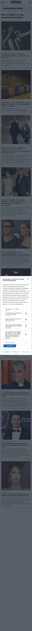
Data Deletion (6, 352)
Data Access (16, 352)
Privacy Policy (25, 352)
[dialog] (16, 315)
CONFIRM (10, 345)
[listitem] (16, 309)
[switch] (25, 313)
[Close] (28, 279)
